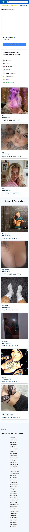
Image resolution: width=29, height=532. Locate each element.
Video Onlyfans (13, 524)
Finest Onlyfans (13, 460)
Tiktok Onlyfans (13, 513)
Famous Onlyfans (14, 457)
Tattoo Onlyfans (13, 509)
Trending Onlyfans (14, 517)
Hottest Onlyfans (14, 469)
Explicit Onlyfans (13, 455)
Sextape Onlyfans (14, 497)
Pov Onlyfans (13, 489)
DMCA (2, 433)
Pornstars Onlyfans (14, 486)
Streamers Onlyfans (14, 504)
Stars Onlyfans (13, 502)
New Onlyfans (14, 5)
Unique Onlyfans (13, 522)
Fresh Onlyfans (13, 466)
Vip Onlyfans (13, 526)
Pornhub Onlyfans (14, 484)
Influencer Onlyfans (14, 471)
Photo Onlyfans (13, 482)
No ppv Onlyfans (13, 477)
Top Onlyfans (13, 515)
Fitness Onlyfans (13, 444)
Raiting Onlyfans (13, 493)
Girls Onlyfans (13, 442)
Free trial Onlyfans (14, 464)
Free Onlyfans (5, 5)
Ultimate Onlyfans (14, 520)
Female (7, 79)
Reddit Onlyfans (13, 495)
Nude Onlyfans (13, 480)
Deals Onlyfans (13, 453)
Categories (23, 5)
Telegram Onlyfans (14, 511)
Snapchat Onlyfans (14, 500)
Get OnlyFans (14, 44)
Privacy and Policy (9, 433)
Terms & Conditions (19, 433)
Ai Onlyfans (12, 446)
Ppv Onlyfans (13, 491)
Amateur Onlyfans (14, 449)
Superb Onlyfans (13, 506)
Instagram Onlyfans (14, 473)
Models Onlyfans (13, 440)
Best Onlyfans (13, 451)
